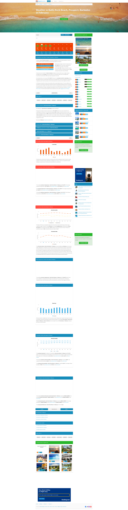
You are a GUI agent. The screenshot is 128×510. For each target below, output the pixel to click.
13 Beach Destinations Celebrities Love (85, 215)
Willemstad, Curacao (83, 131)
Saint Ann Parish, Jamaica (84, 135)
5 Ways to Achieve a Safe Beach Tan (84, 209)
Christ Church (59, 100)
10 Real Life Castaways (82, 199)
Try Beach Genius (83, 150)
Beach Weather (42, 506)
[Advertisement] (54, 201)
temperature (46, 119)
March (37, 88)
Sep (71, 44)
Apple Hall (48, 100)
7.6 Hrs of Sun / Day (45, 67)
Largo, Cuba (82, 112)
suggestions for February (65, 88)
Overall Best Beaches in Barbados (41, 425)
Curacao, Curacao (83, 126)
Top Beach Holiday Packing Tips (83, 196)
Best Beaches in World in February (41, 419)
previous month (54, 186)
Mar (45, 44)
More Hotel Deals (84, 65)
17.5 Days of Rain (45, 69)
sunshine (51, 119)
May (54, 44)
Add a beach (64, 506)
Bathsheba (53, 100)
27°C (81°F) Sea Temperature (44, 65)
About (46, 506)
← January (41, 409)
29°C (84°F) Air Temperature (44, 64)
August (79, 96)
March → (66, 409)
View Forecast (64, 18)
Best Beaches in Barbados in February (42, 415)
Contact (51, 506)
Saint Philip (43, 100)
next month (67, 186)
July (78, 94)
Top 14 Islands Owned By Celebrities (84, 206)
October (79, 101)
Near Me (62, 34)
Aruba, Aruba (82, 117)
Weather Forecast (78, 75)
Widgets (59, 506)
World (37, 4)
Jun (58, 44)
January (69, 87)
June (79, 91)
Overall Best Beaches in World (40, 429)
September (80, 99)
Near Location (67, 34)
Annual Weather (54, 409)
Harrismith (65, 100)
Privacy (56, 506)
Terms (53, 506)
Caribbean (40, 4)
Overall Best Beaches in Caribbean (41, 427)
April (39, 88)
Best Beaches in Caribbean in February (42, 417)
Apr (50, 44)
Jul (62, 44)
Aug (66, 44)
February (79, 82)
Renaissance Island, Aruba (84, 122)
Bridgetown (70, 100)
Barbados (45, 4)
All (71, 34)
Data (48, 506)
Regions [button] (55, 1)
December (79, 106)
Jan (37, 44)
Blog (52, 1)
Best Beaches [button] (61, 1)
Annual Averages (77, 77)
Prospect (50, 4)
